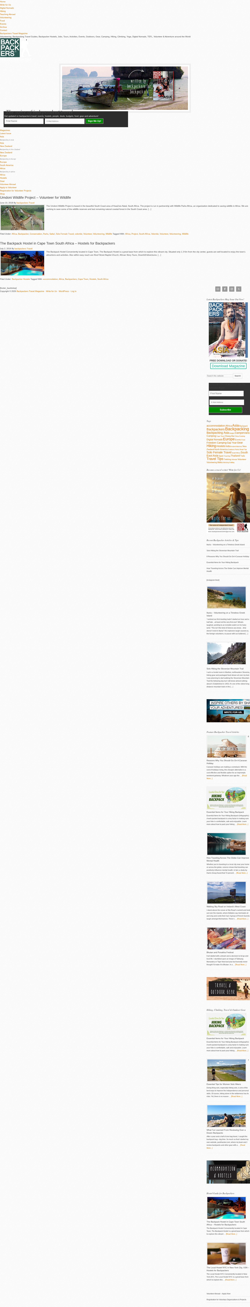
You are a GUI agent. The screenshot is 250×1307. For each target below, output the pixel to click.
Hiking (211, 446)
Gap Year (232, 442)
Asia (235, 425)
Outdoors (231, 449)
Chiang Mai (229, 436)
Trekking (227, 459)
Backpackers (71, 279)
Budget (231, 433)
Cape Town (83, 279)
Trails (242, 456)
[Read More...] (242, 824)
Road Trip (243, 449)
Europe (229, 439)
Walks (220, 462)
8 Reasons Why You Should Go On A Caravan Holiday (228, 557)
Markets (239, 446)
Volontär (155, 234)
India (228, 446)
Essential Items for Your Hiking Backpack (223, 562)
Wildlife (109, 234)
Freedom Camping (216, 442)
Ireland (233, 446)
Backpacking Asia (218, 432)
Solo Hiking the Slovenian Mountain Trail (223, 551)
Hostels (92, 279)
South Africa (144, 234)
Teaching (227, 456)
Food (243, 440)
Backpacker (23, 234)
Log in (73, 291)
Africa (14, 234)
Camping (211, 436)
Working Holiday (229, 462)
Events (238, 440)
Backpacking (237, 428)
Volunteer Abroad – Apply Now (218, 1294)
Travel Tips (215, 459)
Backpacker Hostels (21, 279)
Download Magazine (228, 366)
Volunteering (98, 234)
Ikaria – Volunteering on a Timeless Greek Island (226, 545)
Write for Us (51, 291)
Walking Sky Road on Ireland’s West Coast (226, 906)
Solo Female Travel (65, 234)
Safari (52, 234)
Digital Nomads (215, 439)
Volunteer (87, 234)
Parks (45, 234)
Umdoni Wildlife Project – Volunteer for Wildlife (35, 197)
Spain (221, 456)
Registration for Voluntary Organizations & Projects (226, 1300)
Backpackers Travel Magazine (13, 33)
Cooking (242, 436)
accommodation (50, 279)
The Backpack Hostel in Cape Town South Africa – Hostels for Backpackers (57, 243)
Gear (240, 442)
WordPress (64, 291)
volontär (78, 234)
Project (135, 234)
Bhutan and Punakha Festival (220, 952)
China (237, 436)
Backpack (243, 426)
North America (221, 449)
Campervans (242, 432)
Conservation (36, 234)
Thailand (235, 456)
